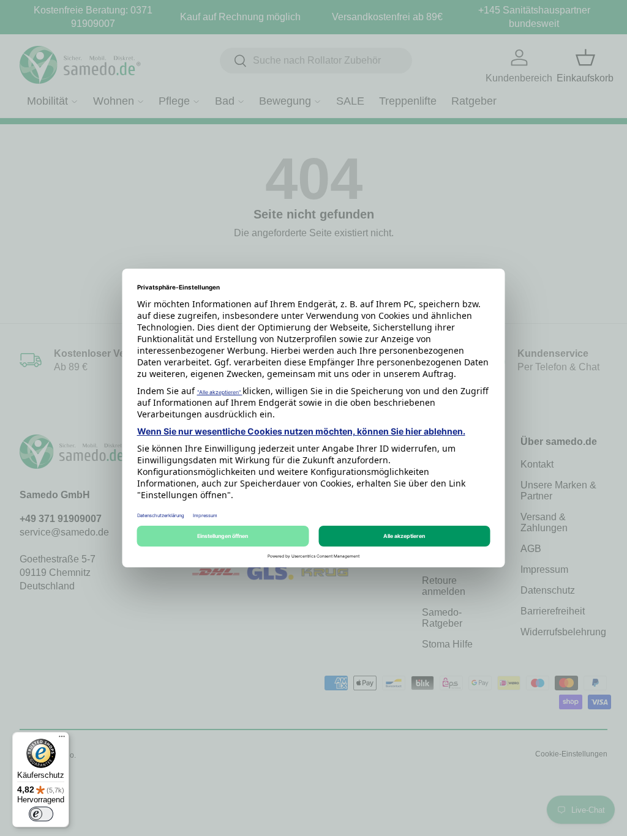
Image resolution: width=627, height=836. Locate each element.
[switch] (41, 814)
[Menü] (61, 739)
